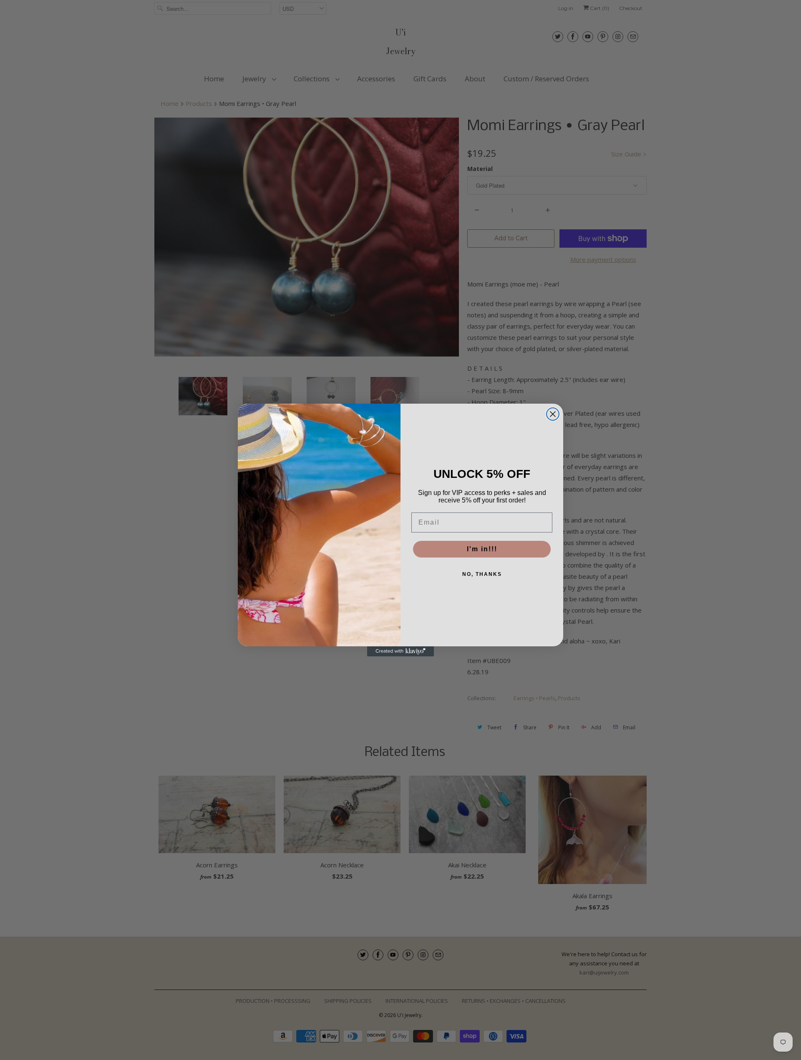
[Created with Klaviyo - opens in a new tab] (400, 651)
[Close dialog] (553, 414)
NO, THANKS (482, 574)
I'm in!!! (482, 549)
